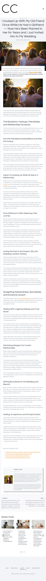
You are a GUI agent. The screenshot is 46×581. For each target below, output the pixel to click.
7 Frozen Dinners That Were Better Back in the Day (17, 457)
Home (7, 568)
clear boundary (33, 72)
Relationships (23, 18)
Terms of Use (23, 569)
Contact (22, 568)
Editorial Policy (36, 568)
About (28, 568)
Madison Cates (20, 39)
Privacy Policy (14, 568)
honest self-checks (25, 298)
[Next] (43, 535)
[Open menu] (43, 9)
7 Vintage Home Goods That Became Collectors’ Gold (18, 454)
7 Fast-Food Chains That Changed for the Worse (17, 455)
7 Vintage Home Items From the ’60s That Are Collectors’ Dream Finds (22, 452)
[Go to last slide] (3, 535)
